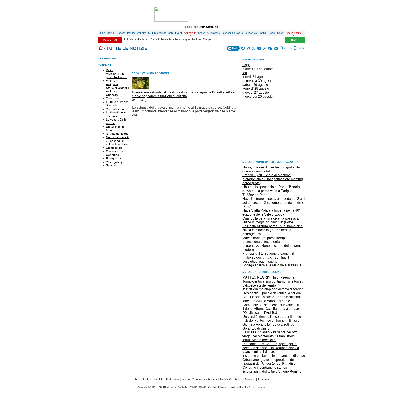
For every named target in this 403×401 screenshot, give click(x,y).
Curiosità (112, 94)
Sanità (262, 33)
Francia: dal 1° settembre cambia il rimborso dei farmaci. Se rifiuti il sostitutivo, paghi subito (268, 257)
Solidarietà (251, 33)
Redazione (172, 379)
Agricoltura (190, 33)
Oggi (246, 65)
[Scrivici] (276, 48)
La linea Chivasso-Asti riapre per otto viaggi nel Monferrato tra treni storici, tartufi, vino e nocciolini (269, 336)
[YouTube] (259, 48)
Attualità (142, 33)
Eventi (178, 33)
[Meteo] (270, 48)
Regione (196, 39)
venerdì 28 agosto (255, 88)
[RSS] (265, 48)
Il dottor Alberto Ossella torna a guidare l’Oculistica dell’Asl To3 (271, 310)
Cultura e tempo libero (161, 33)
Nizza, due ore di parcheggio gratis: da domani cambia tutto (271, 169)
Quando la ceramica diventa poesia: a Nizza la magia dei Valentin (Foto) (270, 220)
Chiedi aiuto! (114, 147)
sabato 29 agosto (255, 85)
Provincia (166, 39)
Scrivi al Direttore (244, 379)
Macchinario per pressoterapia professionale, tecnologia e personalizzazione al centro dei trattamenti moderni (273, 243)
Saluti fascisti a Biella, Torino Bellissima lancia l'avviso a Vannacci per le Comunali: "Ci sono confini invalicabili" (272, 300)
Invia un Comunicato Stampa (199, 379)
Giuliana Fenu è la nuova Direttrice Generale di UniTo (268, 326)
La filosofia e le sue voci (116, 114)
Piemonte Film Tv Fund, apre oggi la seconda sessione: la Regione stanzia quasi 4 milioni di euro (270, 348)
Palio (109, 70)
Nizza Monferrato (139, 39)
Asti (126, 39)
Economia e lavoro (232, 33)
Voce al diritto (115, 109)
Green (201, 33)
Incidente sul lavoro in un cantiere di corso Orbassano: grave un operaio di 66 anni (273, 358)
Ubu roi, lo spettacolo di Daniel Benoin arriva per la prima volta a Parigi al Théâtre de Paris (271, 190)
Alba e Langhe (181, 39)
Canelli (155, 39)
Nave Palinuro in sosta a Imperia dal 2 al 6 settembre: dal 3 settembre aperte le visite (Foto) (273, 202)
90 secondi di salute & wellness (117, 142)
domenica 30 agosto (257, 81)
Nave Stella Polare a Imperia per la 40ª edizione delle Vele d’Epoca (271, 212)
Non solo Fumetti (117, 137)
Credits (212, 387)
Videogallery (114, 162)
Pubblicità (226, 379)
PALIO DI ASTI (110, 39)
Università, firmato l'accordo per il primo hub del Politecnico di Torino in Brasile (271, 318)
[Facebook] (243, 48)
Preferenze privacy (255, 387)
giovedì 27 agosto (255, 92)
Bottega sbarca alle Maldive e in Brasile (271, 265)
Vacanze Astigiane (112, 82)
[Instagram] (248, 48)
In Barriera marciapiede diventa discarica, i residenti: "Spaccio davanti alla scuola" (273, 291)
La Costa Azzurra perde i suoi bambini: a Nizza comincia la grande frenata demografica (272, 230)
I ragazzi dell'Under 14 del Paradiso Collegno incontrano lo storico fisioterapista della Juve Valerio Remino (271, 367)
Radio (235, 48)
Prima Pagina (106, 33)
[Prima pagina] (101, 48)
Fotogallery (113, 158)
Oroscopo (112, 98)
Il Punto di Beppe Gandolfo (117, 103)
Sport (280, 33)
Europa (207, 39)
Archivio (288, 48)
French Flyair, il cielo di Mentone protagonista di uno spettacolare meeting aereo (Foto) (272, 179)
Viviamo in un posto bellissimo (116, 75)
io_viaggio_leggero (118, 133)
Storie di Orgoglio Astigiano (117, 89)
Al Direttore (213, 33)
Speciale (111, 165)
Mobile (300, 48)
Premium (263, 379)
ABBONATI (295, 39)
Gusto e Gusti (115, 151)
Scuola (272, 33)
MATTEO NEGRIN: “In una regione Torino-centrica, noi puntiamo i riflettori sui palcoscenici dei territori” (273, 281)
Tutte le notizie (293, 33)
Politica (131, 33)
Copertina (112, 154)
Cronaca (121, 33)
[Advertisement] (273, 129)
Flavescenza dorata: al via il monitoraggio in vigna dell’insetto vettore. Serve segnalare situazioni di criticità (184, 94)
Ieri (244, 73)
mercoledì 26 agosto (257, 96)
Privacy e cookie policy (230, 387)
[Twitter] (254, 48)
